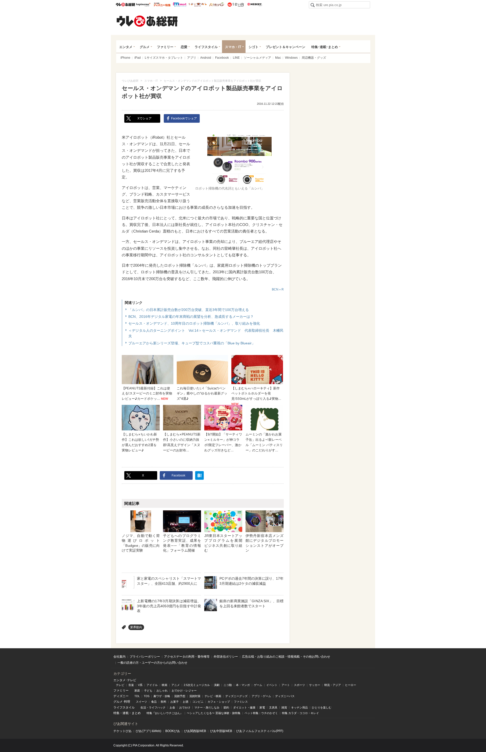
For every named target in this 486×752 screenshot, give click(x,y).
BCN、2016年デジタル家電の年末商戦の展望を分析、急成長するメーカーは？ (191, 317)
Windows (291, 57)
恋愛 (184, 47)
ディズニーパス (285, 696)
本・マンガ (243, 684)
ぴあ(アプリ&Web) (148, 731)
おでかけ (184, 707)
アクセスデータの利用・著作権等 (187, 656)
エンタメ (125, 47)
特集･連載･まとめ (324, 47)
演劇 (216, 684)
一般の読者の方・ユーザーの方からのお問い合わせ (152, 662)
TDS (146, 696)
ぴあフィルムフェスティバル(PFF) (259, 731)
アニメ (175, 684)
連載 (126, 713)
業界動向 (136, 627)
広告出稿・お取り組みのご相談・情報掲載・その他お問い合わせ (286, 656)
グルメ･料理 (121, 701)
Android (205, 57)
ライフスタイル (206, 47)
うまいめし (197, 4)
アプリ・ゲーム (261, 696)
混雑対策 (194, 696)
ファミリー (165, 47)
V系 (140, 684)
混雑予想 (179, 696)
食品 (154, 701)
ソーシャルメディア (257, 57)
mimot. (180, 4)
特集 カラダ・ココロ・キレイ (300, 713)
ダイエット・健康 (244, 707)
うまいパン (216, 4)
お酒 (185, 701)
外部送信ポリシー (226, 656)
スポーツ (299, 684)
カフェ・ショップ (219, 701)
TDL (137, 696)
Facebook (222, 57)
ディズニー (121, 696)
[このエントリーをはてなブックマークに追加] (199, 475)
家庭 (137, 690)
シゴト (253, 47)
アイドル (152, 684)
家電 (262, 707)
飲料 (163, 701)
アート (285, 684)
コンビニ (198, 701)
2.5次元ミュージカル (197, 684)
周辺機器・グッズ (314, 57)
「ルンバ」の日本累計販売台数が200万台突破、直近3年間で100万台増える (188, 310)
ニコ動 (228, 684)
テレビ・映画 (213, 696)
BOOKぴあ (172, 731)
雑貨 (284, 707)
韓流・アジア (332, 684)
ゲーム (258, 684)
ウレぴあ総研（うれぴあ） (147, 21)
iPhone (125, 57)
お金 (172, 707)
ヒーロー (350, 684)
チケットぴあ (122, 731)
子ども (148, 690)
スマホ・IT (233, 47)
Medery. (254, 4)
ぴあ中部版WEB (221, 731)
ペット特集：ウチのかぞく (261, 713)
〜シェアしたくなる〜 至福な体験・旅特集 (213, 713)
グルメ (145, 47)
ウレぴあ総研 (125, 4)
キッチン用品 (299, 707)
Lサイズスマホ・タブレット (164, 57)
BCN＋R (278, 289)
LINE (236, 57)
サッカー (314, 684)
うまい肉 (235, 4)
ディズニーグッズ (236, 696)
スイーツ (141, 701)
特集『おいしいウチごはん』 (165, 713)
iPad (137, 57)
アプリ (191, 57)
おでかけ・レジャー (184, 690)
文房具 (273, 707)
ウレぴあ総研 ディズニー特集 (162, 4)
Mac (278, 57)
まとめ (136, 713)
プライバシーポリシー (145, 656)
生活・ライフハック (153, 707)
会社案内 (119, 656)
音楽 (131, 684)
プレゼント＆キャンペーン (285, 47)
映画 (164, 684)
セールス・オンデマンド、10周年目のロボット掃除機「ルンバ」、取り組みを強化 (194, 323)
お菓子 (174, 701)
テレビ (120, 684)
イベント (271, 684)
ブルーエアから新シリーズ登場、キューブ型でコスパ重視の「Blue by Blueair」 (191, 343)
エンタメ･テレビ (124, 680)
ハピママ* (143, 4)
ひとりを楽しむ (321, 707)
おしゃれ (162, 690)
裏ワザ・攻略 (161, 696)
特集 (116, 713)
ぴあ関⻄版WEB (195, 731)
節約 (226, 707)
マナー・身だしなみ (206, 707)
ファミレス (241, 701)
